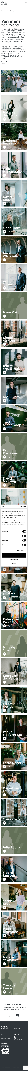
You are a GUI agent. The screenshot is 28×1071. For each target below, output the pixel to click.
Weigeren (14, 563)
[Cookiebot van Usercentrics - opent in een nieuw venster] (20, 506)
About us (10, 11)
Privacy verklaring (16, 1067)
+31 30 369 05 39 (5, 1037)
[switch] (24, 536)
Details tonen (20, 550)
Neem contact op (5, 1038)
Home (3, 11)
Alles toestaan (14, 555)
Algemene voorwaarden (5, 1067)
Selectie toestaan (14, 559)
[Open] (26, 3)
